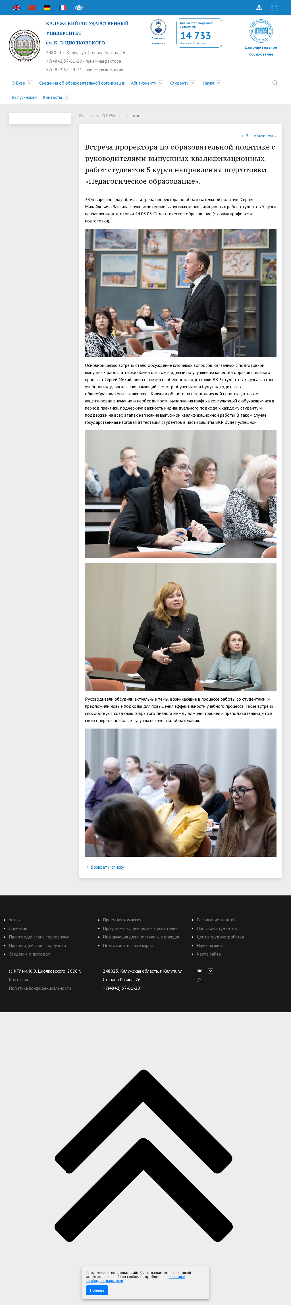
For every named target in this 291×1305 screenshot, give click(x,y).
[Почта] (274, 7)
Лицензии (18, 928)
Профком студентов (217, 928)
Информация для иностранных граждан (141, 937)
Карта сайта (209, 954)
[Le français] (62, 7)
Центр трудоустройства (220, 937)
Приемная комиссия (122, 920)
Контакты (52, 97)
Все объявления (261, 135)
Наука (208, 83)
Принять (97, 1290)
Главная (86, 115)
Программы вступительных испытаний (140, 928)
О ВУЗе (108, 115)
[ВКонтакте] (201, 971)
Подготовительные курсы (128, 945)
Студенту (179, 83)
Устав (14, 920)
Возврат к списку (107, 867)
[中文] (32, 7)
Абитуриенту (143, 83)
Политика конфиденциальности (40, 988)
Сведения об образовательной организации (82, 83)
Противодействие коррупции (37, 945)
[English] (16, 7)
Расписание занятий (216, 920)
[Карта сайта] (259, 7)
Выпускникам (24, 97)
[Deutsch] (47, 7)
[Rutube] (212, 971)
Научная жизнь (211, 945)
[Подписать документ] (200, 979)
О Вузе (18, 83)
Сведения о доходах (29, 954)
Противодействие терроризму (39, 937)
